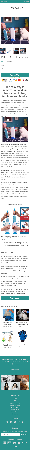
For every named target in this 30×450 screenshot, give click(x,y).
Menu (5, 1)
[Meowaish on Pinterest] (15, 422)
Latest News (15, 369)
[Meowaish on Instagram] (19, 422)
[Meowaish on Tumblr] (23, 422)
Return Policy (15, 412)
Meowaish (15, 7)
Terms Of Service (15, 407)
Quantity (3, 65)
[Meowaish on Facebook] (11, 422)
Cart (27, 1)
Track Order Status (15, 405)
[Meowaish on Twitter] (7, 422)
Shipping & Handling (15, 403)
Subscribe (24, 435)
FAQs (15, 401)
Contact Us (15, 414)
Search (15, 398)
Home (2, 15)
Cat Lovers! (15, 373)
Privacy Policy (15, 409)
